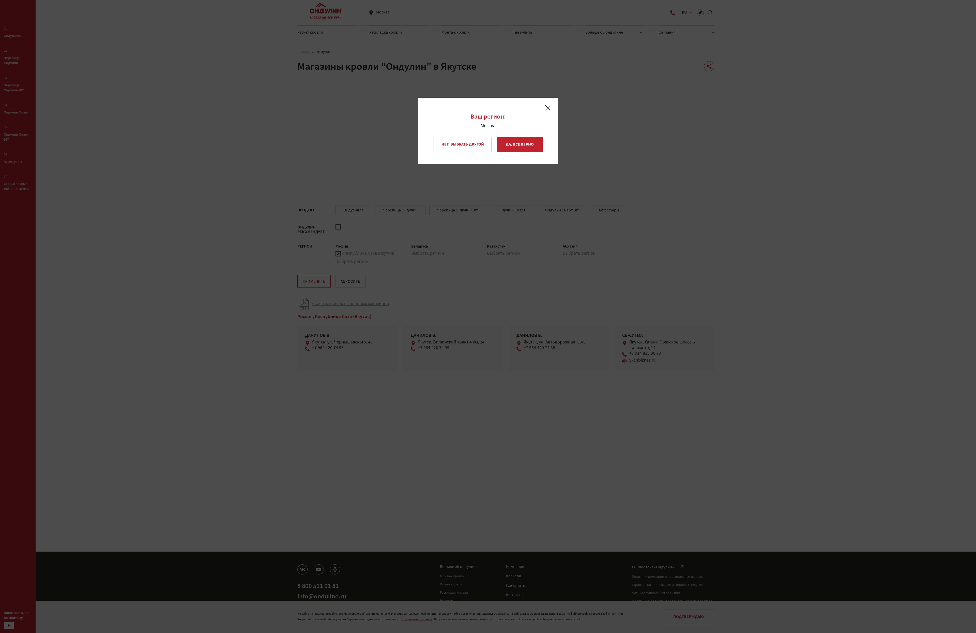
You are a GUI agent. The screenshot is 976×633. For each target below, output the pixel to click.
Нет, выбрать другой (462, 144)
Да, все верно (520, 144)
